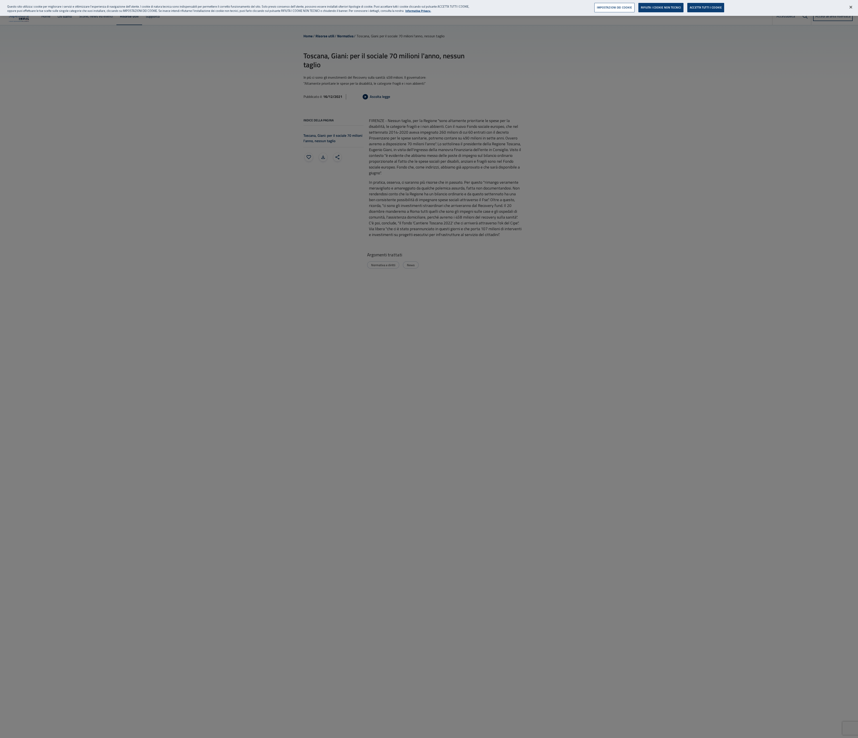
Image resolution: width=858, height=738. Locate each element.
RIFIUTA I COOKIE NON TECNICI (661, 7)
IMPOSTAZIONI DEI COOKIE (614, 7)
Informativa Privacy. (418, 11)
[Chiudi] (851, 7)
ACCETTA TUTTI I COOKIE (706, 7)
